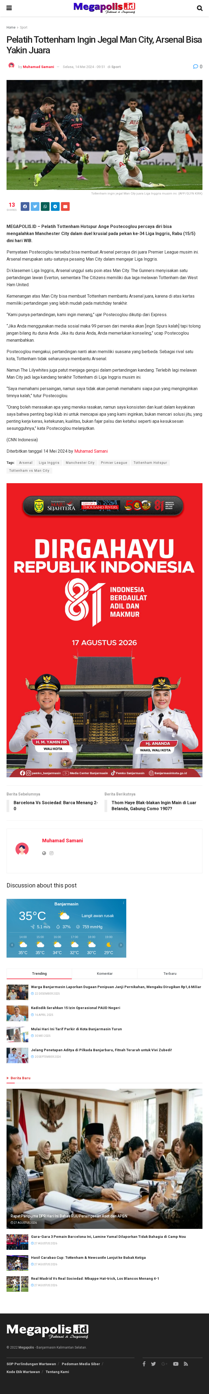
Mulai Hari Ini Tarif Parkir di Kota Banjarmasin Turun (76, 1029)
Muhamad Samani (38, 67)
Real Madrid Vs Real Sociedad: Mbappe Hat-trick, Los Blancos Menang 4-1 (95, 1278)
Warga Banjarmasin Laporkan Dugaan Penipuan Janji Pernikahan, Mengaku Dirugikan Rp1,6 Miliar (116, 987)
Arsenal (26, 463)
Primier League (114, 463)
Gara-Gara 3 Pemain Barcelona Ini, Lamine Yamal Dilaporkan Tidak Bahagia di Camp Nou (108, 1237)
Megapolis (26, 1347)
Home (11, 27)
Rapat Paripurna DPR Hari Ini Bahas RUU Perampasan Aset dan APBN (69, 1216)
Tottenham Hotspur (150, 463)
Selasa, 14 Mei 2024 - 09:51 (84, 67)
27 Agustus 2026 (25, 1222)
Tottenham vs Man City (29, 471)
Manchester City (80, 463)
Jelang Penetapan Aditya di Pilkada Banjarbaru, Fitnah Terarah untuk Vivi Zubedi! (101, 1050)
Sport (23, 27)
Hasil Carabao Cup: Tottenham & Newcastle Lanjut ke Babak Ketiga (88, 1258)
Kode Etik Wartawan (23, 1372)
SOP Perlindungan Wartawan (31, 1364)
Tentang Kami (57, 1372)
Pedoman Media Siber (81, 1364)
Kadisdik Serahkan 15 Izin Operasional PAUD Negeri (75, 1008)
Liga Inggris (49, 463)
